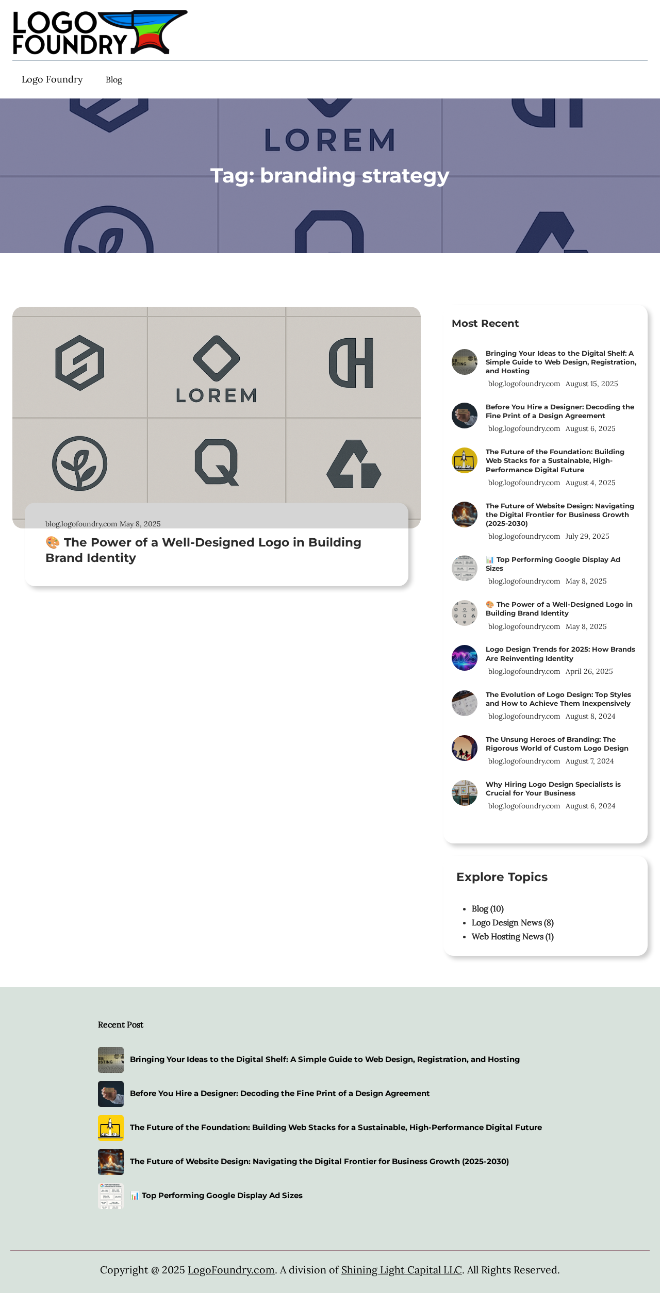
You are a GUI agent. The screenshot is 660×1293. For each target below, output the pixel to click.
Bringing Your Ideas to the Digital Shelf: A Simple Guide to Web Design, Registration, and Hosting (561, 362)
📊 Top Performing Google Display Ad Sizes (553, 563)
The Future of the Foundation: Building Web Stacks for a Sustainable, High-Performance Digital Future (555, 460)
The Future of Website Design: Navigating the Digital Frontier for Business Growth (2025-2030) (560, 514)
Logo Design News (507, 922)
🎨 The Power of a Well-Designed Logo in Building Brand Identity (203, 550)
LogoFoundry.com (231, 1269)
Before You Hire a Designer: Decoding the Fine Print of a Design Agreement (560, 411)
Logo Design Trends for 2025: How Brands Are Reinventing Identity (560, 653)
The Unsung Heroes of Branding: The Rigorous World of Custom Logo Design (557, 743)
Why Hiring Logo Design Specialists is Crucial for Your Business (553, 788)
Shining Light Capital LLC (401, 1269)
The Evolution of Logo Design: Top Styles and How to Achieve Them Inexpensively (558, 698)
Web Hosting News (507, 936)
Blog (480, 908)
